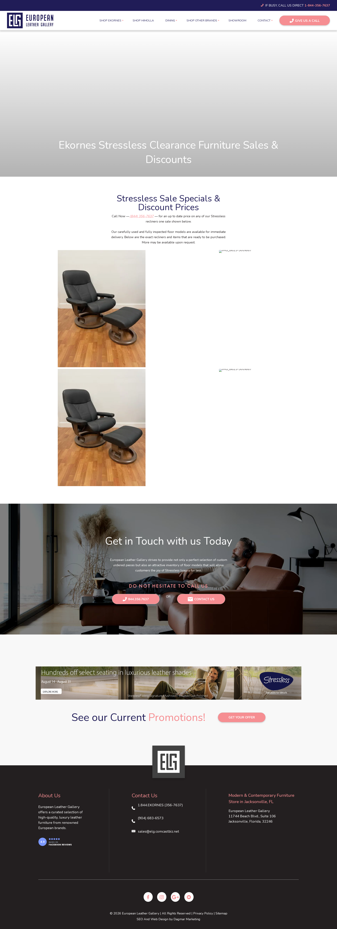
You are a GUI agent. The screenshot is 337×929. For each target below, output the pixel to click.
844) (135, 216)
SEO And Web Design (152, 919)
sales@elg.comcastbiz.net (158, 831)
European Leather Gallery (140, 913)
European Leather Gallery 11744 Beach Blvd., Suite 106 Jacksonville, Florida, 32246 (252, 816)
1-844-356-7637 (317, 5)
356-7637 (146, 216)
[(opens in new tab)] (55, 841)
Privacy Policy (203, 913)
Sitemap (221, 913)
